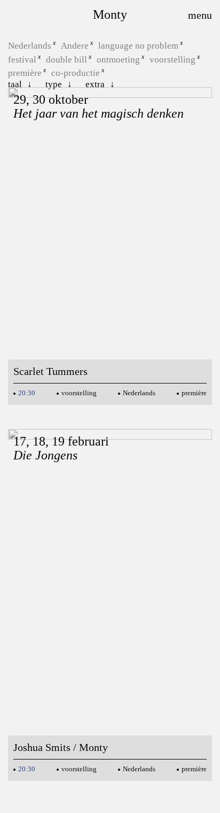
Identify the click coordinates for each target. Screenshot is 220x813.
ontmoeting (118, 59)
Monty (110, 14)
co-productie (75, 73)
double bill (66, 59)
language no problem (138, 46)
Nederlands (29, 46)
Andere (75, 46)
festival (22, 59)
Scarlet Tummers (50, 371)
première (25, 73)
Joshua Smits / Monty (60, 747)
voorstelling (172, 59)
